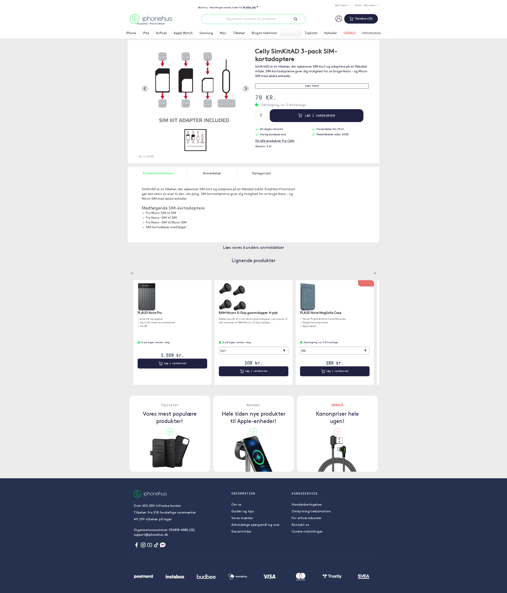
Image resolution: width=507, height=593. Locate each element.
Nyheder (330, 33)
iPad (146, 33)
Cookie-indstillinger (307, 531)
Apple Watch (183, 33)
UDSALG (350, 33)
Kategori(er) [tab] (262, 173)
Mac (223, 33)
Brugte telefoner (264, 33)
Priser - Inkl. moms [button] (365, 5)
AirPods (161, 33)
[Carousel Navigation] (129, 271)
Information (371, 33)
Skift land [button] (341, 5)
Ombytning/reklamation (311, 511)
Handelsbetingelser (307, 504)
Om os (236, 504)
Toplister (311, 33)
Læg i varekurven (319, 115)
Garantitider (241, 531)
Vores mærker (242, 518)
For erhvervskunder (307, 518)
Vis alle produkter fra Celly (274, 141)
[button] (195, 140)
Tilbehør (239, 33)
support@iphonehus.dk (151, 535)
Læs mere (312, 85)
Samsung (206, 33)
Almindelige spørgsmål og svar (255, 525)
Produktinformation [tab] (158, 173)
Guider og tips (242, 511)
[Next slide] (246, 88)
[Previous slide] (145, 88)
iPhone (131, 33)
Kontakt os (300, 525)
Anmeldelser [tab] (212, 173)
